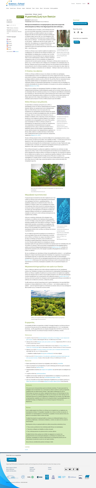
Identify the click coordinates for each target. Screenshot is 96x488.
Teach (33, 8)
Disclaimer (32, 471)
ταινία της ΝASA (40, 367)
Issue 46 (40, 14)
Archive (49, 467)
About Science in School (11, 467)
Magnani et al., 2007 (35, 135)
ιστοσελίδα (60, 363)
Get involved (46, 8)
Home (7, 8)
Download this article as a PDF (80, 23)
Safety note (32, 469)
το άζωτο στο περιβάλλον (47, 369)
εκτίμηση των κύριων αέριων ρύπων (52, 381)
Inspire (23, 8)
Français (9, 41)
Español (9, 49)
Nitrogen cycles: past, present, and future (46, 342)
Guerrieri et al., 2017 (56, 247)
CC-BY (26, 449)
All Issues (19, 8)
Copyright (32, 467)
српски (9, 47)
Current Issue (13, 8)
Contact (73, 3)
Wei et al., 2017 (28, 260)
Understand (28, 8)
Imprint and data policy (11, 471)
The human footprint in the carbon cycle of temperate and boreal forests (53, 349)
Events (37, 8)
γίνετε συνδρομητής (48, 353)
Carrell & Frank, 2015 (63, 276)
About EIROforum (10, 469)
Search (83, 3)
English (9, 39)
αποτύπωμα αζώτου (41, 373)
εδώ (42, 353)
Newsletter (78, 3)
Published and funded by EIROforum (13, 482)
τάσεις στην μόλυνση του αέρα (33, 381)
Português (10, 45)
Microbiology (14, 31)
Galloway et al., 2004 (34, 86)
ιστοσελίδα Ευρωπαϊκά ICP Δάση (52, 377)
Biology (11, 28)
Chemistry (16, 28)
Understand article (20, 17)
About (41, 8)
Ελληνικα (10, 43)
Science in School (28, 14)
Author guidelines (54, 8)
